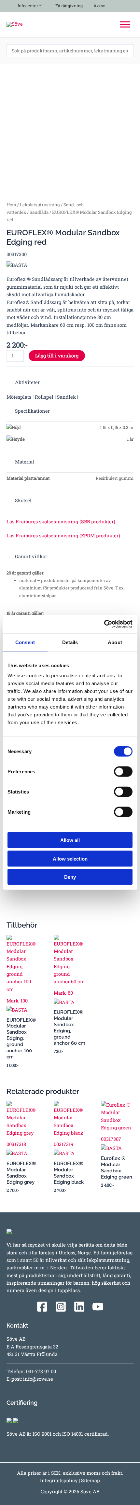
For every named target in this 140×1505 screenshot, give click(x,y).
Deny (70, 877)
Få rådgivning (68, 5)
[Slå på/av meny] (39, 4)
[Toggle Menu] (125, 24)
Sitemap (90, 1480)
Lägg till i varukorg (56, 355)
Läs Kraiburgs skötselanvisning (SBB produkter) (61, 521)
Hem (11, 205)
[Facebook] (42, 1306)
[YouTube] (98, 1306)
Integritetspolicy (58, 1480)
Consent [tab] (25, 642)
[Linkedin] (79, 1306)
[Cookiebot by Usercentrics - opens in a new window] (104, 624)
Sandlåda (39, 212)
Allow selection (70, 858)
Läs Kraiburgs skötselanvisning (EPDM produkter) (63, 535)
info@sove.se (38, 1379)
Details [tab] (70, 642)
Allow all (70, 840)
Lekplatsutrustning (40, 205)
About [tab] (115, 642)
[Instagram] (60, 1306)
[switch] (123, 771)
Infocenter (27, 5)
